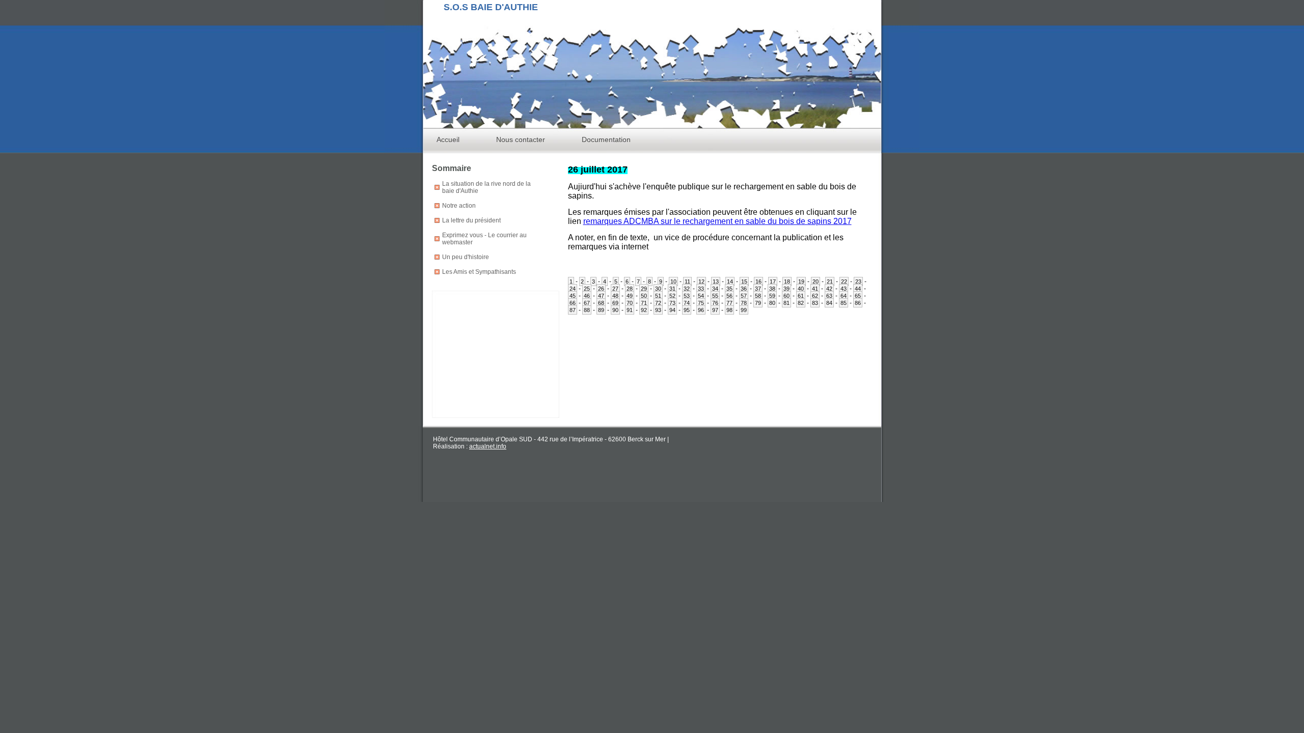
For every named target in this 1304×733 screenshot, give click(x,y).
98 (729, 310)
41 (815, 289)
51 (658, 296)
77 (729, 303)
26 (601, 289)
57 (744, 296)
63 (829, 296)
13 (716, 281)
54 (701, 296)
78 (744, 303)
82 (801, 303)
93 (658, 310)
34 (715, 289)
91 (630, 310)
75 (701, 303)
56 (729, 296)
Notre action (459, 205)
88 (587, 310)
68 (601, 303)
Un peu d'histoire (465, 257)
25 (587, 289)
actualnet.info (487, 446)
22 (844, 281)
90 (615, 310)
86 (858, 303)
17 (773, 281)
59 (772, 296)
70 (630, 303)
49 (630, 296)
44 (858, 289)
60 (786, 296)
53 (687, 296)
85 (843, 303)
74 (687, 303)
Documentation (606, 139)
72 (658, 303)
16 (758, 281)
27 (615, 289)
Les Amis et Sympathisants (479, 271)
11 (687, 281)
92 (644, 310)
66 (572, 303)
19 (801, 281)
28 (630, 289)
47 (601, 296)
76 (715, 303)
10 (673, 281)
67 (587, 303)
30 (658, 289)
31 (672, 289)
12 (701, 281)
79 (758, 303)
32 (687, 289)
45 (572, 296)
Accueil (448, 139)
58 (758, 296)
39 (786, 289)
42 (829, 289)
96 (701, 310)
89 (601, 310)
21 (830, 281)
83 (815, 303)
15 (744, 281)
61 (801, 296)
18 (787, 281)
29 (644, 289)
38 (772, 289)
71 (644, 303)
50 (644, 296)
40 (801, 289)
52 (672, 296)
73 (672, 303)
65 (858, 296)
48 (615, 296)
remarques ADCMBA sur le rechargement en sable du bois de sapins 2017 (717, 221)
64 (843, 296)
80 (772, 303)
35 (729, 289)
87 (572, 310)
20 (815, 281)
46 (587, 296)
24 (572, 289)
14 (730, 281)
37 (758, 289)
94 (672, 310)
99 (744, 310)
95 (687, 310)
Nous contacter (520, 139)
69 (615, 303)
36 (744, 289)
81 (786, 303)
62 (815, 296)
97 (715, 310)
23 (858, 281)
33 (701, 289)
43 (843, 289)
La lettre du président (471, 220)
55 (715, 296)
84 (829, 303)
